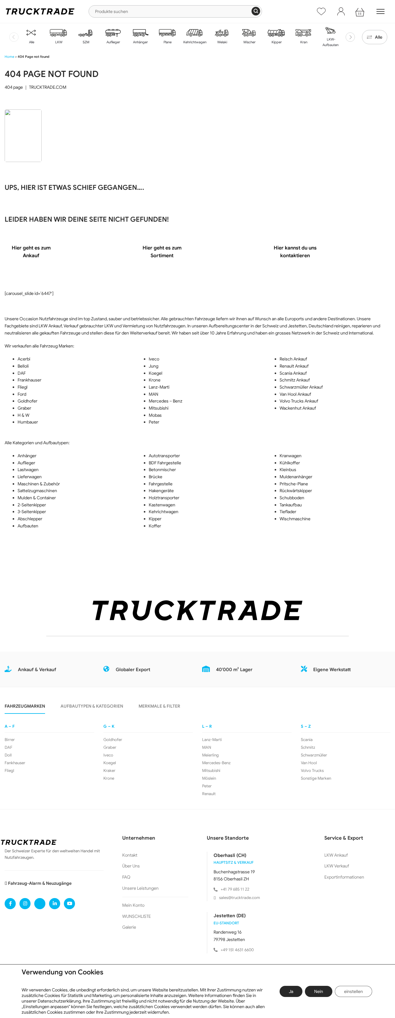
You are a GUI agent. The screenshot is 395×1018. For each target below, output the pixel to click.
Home (9, 56)
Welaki (221, 42)
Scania (307, 739)
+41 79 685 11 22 (235, 889)
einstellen (353, 991)
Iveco (108, 755)
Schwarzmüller (314, 755)
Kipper (276, 42)
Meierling (210, 755)
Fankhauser (15, 762)
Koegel (109, 762)
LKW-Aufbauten (330, 42)
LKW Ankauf (336, 855)
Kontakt (129, 855)
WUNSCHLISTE (136, 916)
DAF (8, 747)
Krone (108, 778)
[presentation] (14, 37)
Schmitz (308, 747)
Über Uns (131, 866)
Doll (8, 755)
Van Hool (309, 762)
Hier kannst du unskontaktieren (295, 252)
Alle (31, 42)
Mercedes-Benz (216, 762)
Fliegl (9, 770)
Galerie (129, 927)
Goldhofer (112, 739)
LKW (58, 42)
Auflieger (113, 42)
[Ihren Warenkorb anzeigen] (361, 11)
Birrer (10, 739)
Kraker (109, 770)
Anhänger (140, 42)
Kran (303, 42)
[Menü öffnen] (380, 11)
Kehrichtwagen (194, 42)
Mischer (249, 42)
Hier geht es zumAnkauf (31, 252)
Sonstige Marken (316, 778)
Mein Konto (133, 905)
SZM (85, 42)
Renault (209, 793)
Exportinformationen (344, 877)
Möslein (209, 778)
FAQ (126, 877)
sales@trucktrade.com (239, 897)
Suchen (256, 11)
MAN (206, 747)
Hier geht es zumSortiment (162, 252)
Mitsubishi (211, 770)
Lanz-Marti (212, 739)
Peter (207, 786)
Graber (109, 747)
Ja (291, 991)
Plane (167, 42)
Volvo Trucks (312, 770)
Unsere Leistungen (140, 888)
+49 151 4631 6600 (237, 949)
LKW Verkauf (336, 866)
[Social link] (10, 903)
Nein (318, 991)
